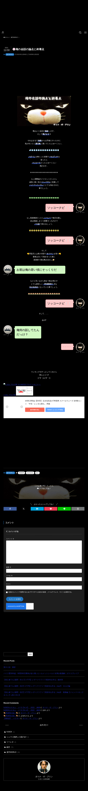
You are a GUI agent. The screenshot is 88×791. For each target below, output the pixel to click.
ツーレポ (11, 742)
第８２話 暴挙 (10, 667)
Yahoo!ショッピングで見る (55, 410)
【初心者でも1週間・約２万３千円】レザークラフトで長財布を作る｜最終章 (33, 680)
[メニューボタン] (85, 32)
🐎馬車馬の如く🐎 (11, 713)
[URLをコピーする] (77, 509)
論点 (37, 473)
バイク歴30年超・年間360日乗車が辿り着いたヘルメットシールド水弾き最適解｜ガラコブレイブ (41, 673)
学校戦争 (21, 473)
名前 (8, 567)
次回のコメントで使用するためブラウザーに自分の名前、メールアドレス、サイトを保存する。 (40, 592)
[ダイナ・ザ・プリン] (3, 32)
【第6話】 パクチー (12, 718)
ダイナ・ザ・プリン (50, 707)
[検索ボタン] (80, 32)
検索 (30, 654)
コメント (10, 539)
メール (9, 575)
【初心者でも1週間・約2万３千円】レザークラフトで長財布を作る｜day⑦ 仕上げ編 (37, 686)
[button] (10, 509)
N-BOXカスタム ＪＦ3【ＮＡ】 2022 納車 (22, 707)
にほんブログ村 (10, 395)
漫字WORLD (9, 54)
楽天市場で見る (34, 410)
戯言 (10, 747)
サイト (8, 584)
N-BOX (11, 732)
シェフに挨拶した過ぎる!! (18, 737)
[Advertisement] (44, 15)
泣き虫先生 (30, 473)
